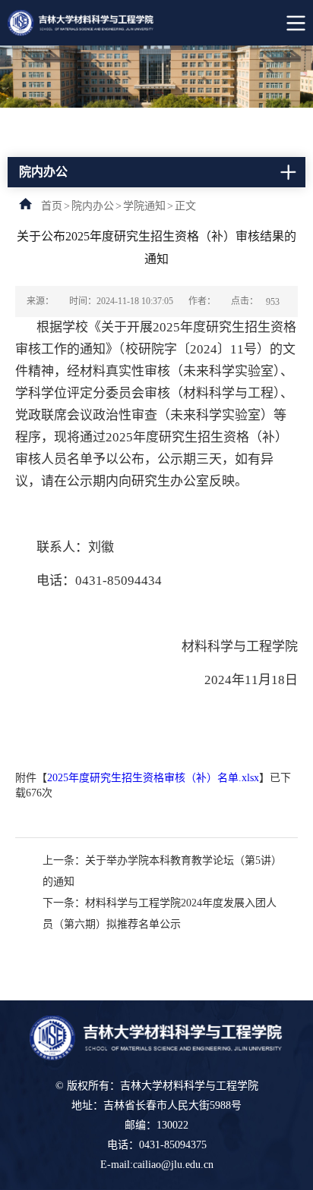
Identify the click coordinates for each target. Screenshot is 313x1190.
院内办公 (92, 206)
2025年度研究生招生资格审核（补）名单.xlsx (153, 777)
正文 (185, 206)
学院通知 (144, 206)
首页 (51, 206)
